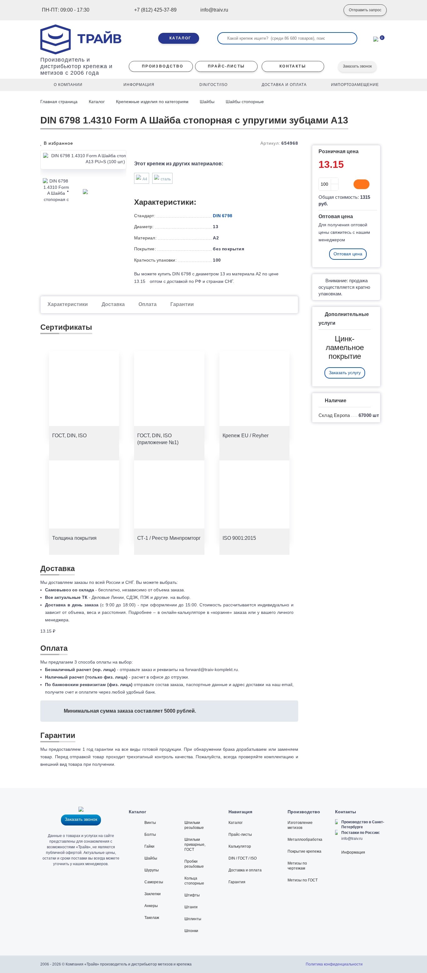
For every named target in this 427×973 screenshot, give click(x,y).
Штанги (191, 907)
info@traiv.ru (352, 838)
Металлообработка (305, 839)
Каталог (97, 101)
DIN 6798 (222, 215)
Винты (150, 822)
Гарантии (182, 304)
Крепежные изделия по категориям (152, 101)
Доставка (113, 304)
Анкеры (151, 906)
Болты (150, 834)
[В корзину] (361, 184)
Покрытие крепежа (304, 851)
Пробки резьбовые (194, 864)
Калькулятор (240, 846)
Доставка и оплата (245, 870)
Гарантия (237, 882)
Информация (353, 852)
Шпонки (191, 931)
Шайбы (207, 101)
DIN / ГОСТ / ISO (243, 858)
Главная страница (59, 101)
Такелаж (151, 917)
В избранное (57, 143)
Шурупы (151, 870)
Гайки (149, 846)
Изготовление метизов (300, 825)
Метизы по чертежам (297, 865)
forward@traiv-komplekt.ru (211, 669)
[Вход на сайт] (329, 10)
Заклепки (152, 894)
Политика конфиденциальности (334, 964)
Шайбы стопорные (245, 101)
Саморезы (153, 882)
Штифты (192, 895)
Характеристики (68, 304)
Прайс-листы (240, 834)
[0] (375, 38)
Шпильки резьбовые (194, 825)
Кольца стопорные (194, 880)
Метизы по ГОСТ (303, 880)
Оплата (147, 304)
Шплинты (192, 919)
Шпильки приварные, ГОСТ (194, 844)
